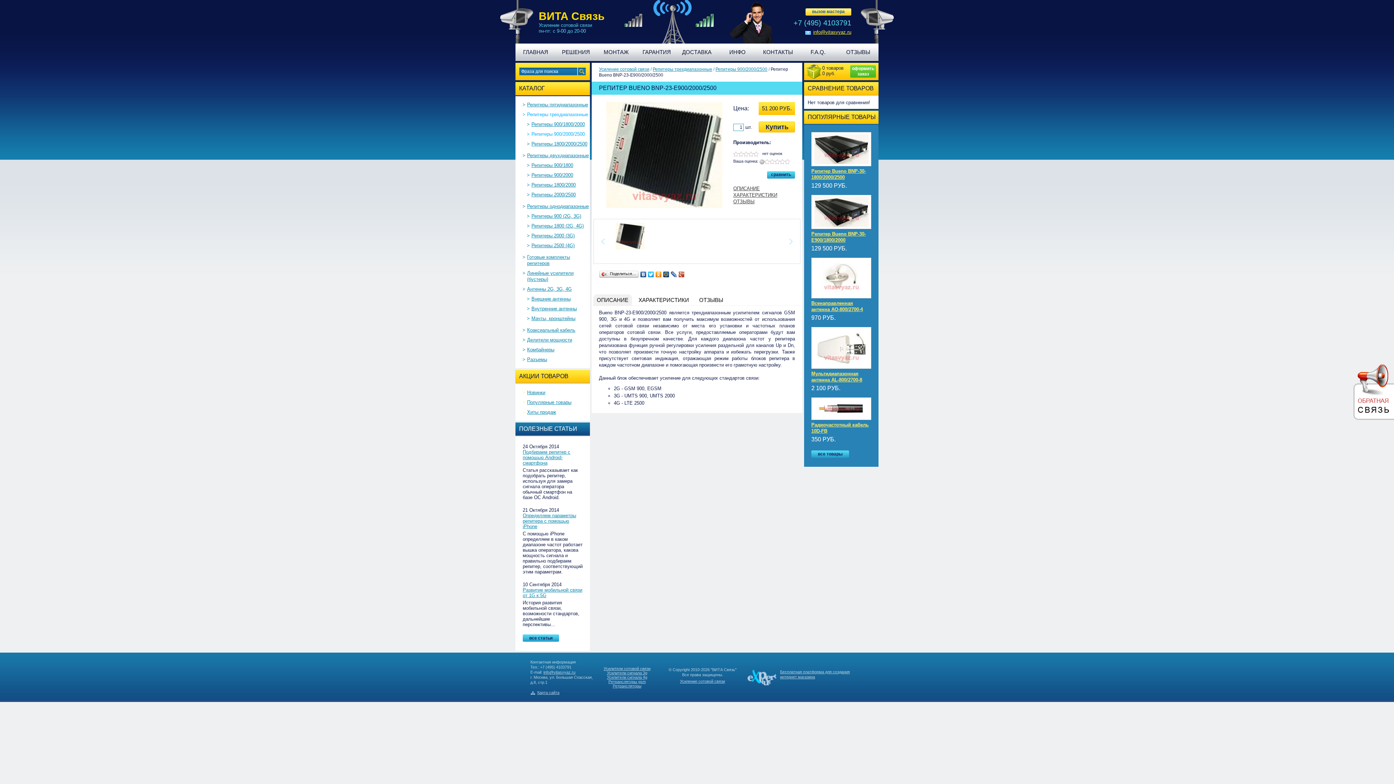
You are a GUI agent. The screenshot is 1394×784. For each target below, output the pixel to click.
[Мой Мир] (666, 274)
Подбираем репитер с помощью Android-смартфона (546, 457)
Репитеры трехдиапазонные (557, 114)
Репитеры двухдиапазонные (558, 155)
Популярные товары (549, 402)
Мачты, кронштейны (553, 318)
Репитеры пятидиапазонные (557, 104)
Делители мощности (549, 340)
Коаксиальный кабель (551, 330)
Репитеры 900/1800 (552, 165)
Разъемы (537, 359)
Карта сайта (548, 692)
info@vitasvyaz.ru (832, 32)
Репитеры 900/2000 (552, 175)
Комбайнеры (540, 349)
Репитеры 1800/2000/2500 (559, 144)
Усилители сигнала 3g (627, 673)
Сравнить (781, 174)
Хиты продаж (541, 412)
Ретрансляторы (627, 686)
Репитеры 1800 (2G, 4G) (557, 226)
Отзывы (744, 201)
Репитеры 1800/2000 (553, 185)
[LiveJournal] (674, 274)
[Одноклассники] (659, 274)
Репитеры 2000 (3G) (553, 235)
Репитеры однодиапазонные (558, 206)
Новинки (536, 392)
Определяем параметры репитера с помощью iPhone (549, 521)
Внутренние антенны (554, 308)
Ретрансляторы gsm (627, 681)
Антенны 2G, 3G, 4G (549, 289)
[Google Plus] (681, 274)
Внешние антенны (551, 299)
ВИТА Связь (571, 16)
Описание (746, 188)
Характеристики (755, 195)
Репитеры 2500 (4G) (553, 245)
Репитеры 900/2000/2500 (558, 134)
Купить (777, 127)
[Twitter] (651, 274)
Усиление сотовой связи (624, 69)
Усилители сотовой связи (627, 668)
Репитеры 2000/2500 (553, 194)
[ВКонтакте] (643, 274)
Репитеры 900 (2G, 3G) (556, 216)
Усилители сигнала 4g (627, 677)
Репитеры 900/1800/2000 (558, 124)
